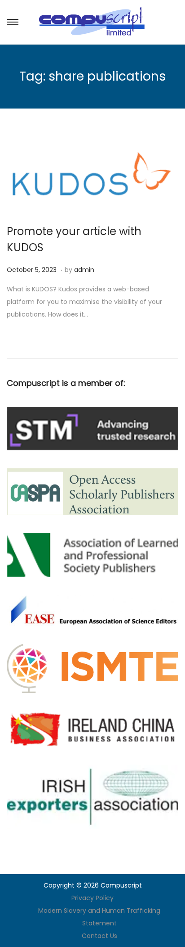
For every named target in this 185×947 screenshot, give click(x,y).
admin (84, 269)
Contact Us (99, 935)
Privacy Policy (92, 897)
